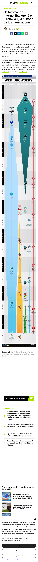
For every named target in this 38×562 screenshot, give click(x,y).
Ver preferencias (19, 556)
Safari (4, 356)
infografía (30, 352)
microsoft (17, 354)
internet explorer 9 (8, 354)
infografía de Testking (18, 60)
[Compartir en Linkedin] (19, 33)
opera (32, 354)
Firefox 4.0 (23, 72)
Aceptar (19, 546)
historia (23, 352)
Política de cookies (11, 559)
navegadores (25, 354)
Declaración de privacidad (23, 559)
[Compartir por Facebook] (11, 33)
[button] (35, 519)
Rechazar (19, 551)
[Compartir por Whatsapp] (22, 33)
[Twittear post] (15, 33)
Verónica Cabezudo (16, 28)
